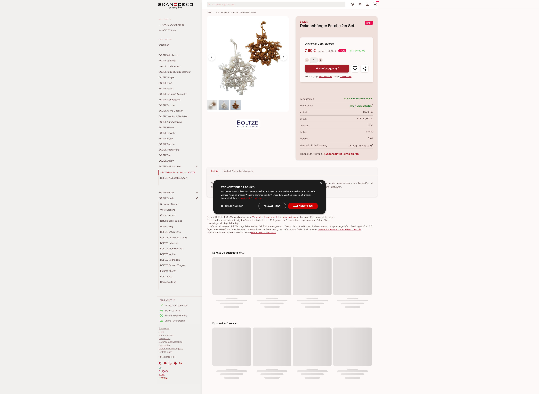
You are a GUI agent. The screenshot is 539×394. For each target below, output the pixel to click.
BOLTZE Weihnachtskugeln (173, 177)
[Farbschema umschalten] (359, 4)
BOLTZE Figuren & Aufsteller (173, 94)
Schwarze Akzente (169, 204)
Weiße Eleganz (167, 209)
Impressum (164, 338)
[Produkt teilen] (364, 69)
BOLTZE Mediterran (170, 259)
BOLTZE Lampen (167, 77)
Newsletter (164, 345)
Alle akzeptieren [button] (303, 206)
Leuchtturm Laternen (169, 66)
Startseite (164, 328)
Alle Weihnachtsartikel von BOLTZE (177, 172)
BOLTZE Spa (166, 276)
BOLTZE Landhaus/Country (173, 237)
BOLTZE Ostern (166, 160)
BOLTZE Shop (222, 13)
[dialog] (269, 197)
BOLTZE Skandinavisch (171, 248)
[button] (180, 363)
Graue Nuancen (168, 215)
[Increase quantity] (320, 60)
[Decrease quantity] (307, 60)
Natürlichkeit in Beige (171, 220)
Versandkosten (166, 335)
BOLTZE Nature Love (170, 231)
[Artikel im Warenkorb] (375, 4)
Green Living (166, 226)
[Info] (352, 4)
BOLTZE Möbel (166, 138)
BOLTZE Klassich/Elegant (172, 265)
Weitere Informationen (252, 198)
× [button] (321, 183)
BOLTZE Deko (165, 82)
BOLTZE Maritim (168, 254)
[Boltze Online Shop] (248, 124)
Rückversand (345, 76)
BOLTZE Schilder (167, 105)
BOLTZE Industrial (169, 243)
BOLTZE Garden (166, 144)
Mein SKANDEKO (167, 357)
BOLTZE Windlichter (169, 55)
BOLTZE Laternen (167, 60)
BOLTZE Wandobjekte (169, 99)
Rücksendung (289, 217)
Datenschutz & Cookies (170, 341)
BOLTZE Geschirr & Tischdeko (173, 116)
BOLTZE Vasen (166, 88)
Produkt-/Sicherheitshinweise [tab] (238, 171)
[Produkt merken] (355, 69)
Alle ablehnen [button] (272, 206)
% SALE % (164, 45)
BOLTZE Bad (165, 155)
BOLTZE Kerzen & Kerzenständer (175, 71)
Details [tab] (214, 171)
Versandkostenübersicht (264, 217)
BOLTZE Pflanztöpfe (169, 149)
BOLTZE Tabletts (167, 133)
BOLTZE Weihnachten (244, 13)
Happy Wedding (168, 281)
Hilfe (161, 331)
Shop (209, 13)
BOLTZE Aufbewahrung (170, 121)
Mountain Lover (168, 270)
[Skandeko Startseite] (175, 6)
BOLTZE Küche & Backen (171, 110)
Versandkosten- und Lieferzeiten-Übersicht (339, 229)
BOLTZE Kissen (166, 127)
